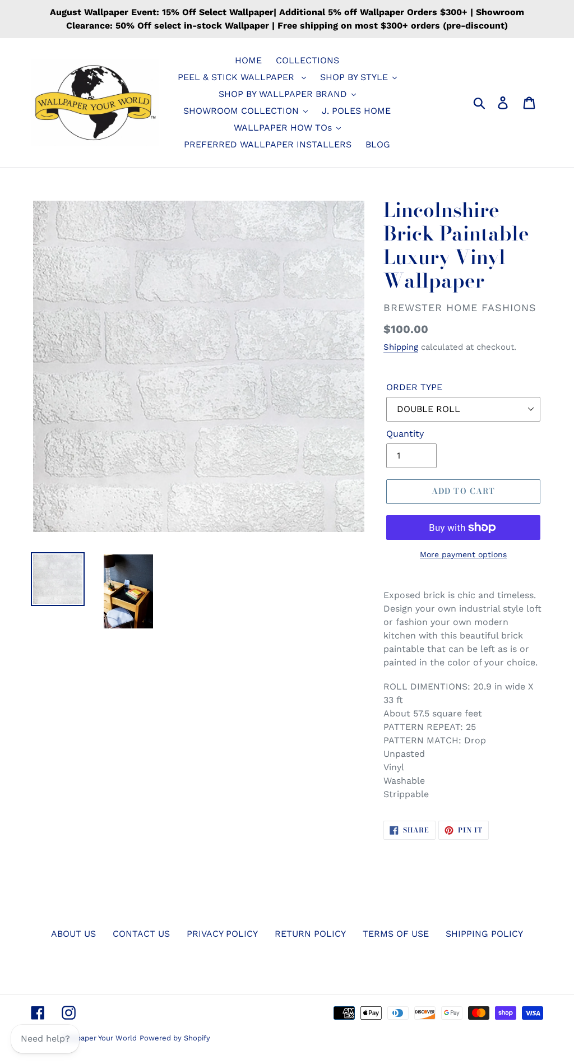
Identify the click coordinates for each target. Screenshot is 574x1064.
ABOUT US (73, 933)
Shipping (400, 347)
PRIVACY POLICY (222, 933)
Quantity (405, 433)
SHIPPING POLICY (484, 933)
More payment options (463, 554)
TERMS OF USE (396, 933)
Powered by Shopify (175, 1038)
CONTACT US (141, 933)
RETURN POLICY (310, 933)
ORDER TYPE (414, 387)
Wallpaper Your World (99, 1038)
